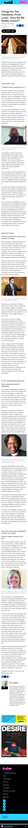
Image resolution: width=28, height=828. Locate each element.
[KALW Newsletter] (14, 719)
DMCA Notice (6, 797)
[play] (2, 826)
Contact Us (5, 794)
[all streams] (26, 826)
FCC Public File (6, 788)
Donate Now (5, 782)
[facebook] (4, 800)
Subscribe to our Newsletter (9, 791)
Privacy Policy (6, 785)
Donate (23, 2)
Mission (4, 775)
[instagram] (4, 803)
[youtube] (4, 809)
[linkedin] (4, 806)
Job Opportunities (7, 778)
